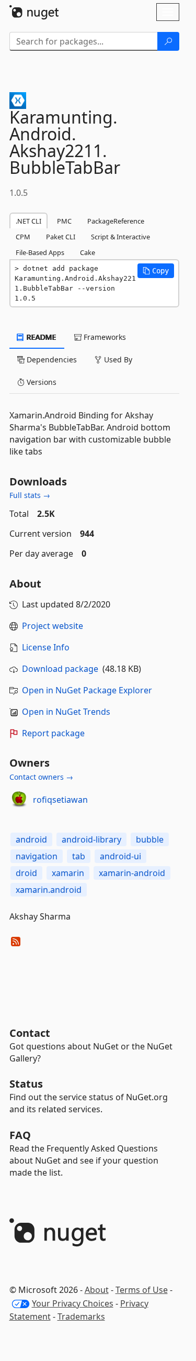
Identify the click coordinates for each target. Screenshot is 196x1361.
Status (26, 1084)
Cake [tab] (87, 252)
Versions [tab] (40, 382)
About (97, 1290)
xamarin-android (132, 873)
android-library (91, 839)
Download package (60, 668)
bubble (150, 839)
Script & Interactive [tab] (120, 236)
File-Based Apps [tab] (40, 252)
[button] (155, 270)
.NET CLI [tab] (28, 221)
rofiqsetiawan (60, 799)
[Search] (168, 41)
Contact (29, 1033)
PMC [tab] (64, 221)
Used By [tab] (117, 359)
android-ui (120, 856)
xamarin (68, 873)
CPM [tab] (23, 236)
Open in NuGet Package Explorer (87, 690)
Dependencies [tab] (51, 359)
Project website (52, 626)
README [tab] (40, 337)
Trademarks (81, 1316)
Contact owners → (41, 777)
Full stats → (29, 495)
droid (26, 873)
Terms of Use (142, 1290)
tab (78, 856)
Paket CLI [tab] (60, 236)
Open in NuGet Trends (66, 711)
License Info (46, 647)
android (31, 839)
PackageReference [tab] (115, 221)
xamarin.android (49, 889)
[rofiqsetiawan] (19, 799)
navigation (36, 856)
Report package (53, 733)
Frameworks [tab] (104, 337)
